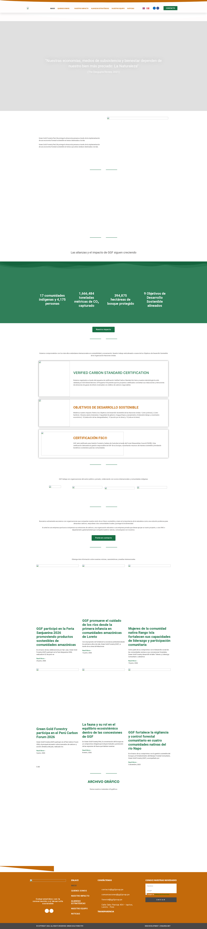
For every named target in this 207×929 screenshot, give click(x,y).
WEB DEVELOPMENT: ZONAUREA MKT (158, 926)
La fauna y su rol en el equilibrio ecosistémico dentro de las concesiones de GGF (102, 731)
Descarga (104, 825)
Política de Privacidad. (162, 894)
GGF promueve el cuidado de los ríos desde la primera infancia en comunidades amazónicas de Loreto (102, 629)
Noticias (130, 8)
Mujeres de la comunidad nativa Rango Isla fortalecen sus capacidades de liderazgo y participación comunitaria (149, 637)
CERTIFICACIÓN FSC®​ (90, 438)
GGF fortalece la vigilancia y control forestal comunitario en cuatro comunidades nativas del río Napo (148, 740)
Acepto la (158, 894)
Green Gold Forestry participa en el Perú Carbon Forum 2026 (57, 733)
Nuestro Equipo (118, 8)
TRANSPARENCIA (106, 911)
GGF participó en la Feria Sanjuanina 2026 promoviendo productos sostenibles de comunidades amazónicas (56, 637)
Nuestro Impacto (81, 8)
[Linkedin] (157, 8)
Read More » (40, 658)
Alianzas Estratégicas (100, 8)
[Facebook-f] (154, 8)
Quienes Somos (63, 8)
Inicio (52, 8)
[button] (3, 66)
